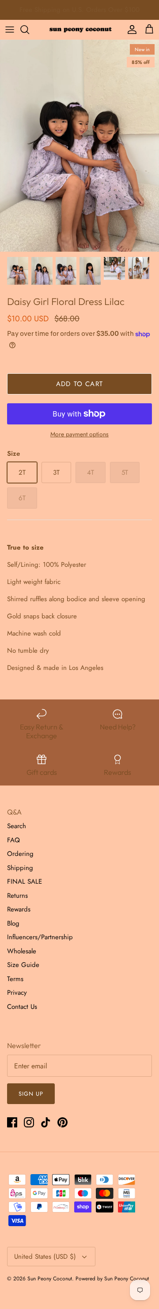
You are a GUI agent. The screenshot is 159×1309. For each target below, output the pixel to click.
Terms (15, 979)
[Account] (130, 29)
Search (16, 826)
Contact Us (22, 1007)
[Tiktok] (46, 1122)
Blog (13, 923)
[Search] (29, 29)
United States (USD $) (45, 1256)
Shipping (20, 868)
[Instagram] (29, 1122)
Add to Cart (79, 384)
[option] (79, 146)
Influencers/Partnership (40, 937)
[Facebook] (12, 1122)
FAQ (13, 840)
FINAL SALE (24, 881)
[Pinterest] (62, 1122)
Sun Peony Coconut (49, 1279)
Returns (17, 895)
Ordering (20, 854)
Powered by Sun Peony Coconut (112, 1279)
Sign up (31, 1094)
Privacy (17, 992)
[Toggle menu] (9, 29)
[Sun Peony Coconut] (79, 29)
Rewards (18, 909)
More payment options (79, 434)
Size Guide (23, 965)
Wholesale (21, 951)
